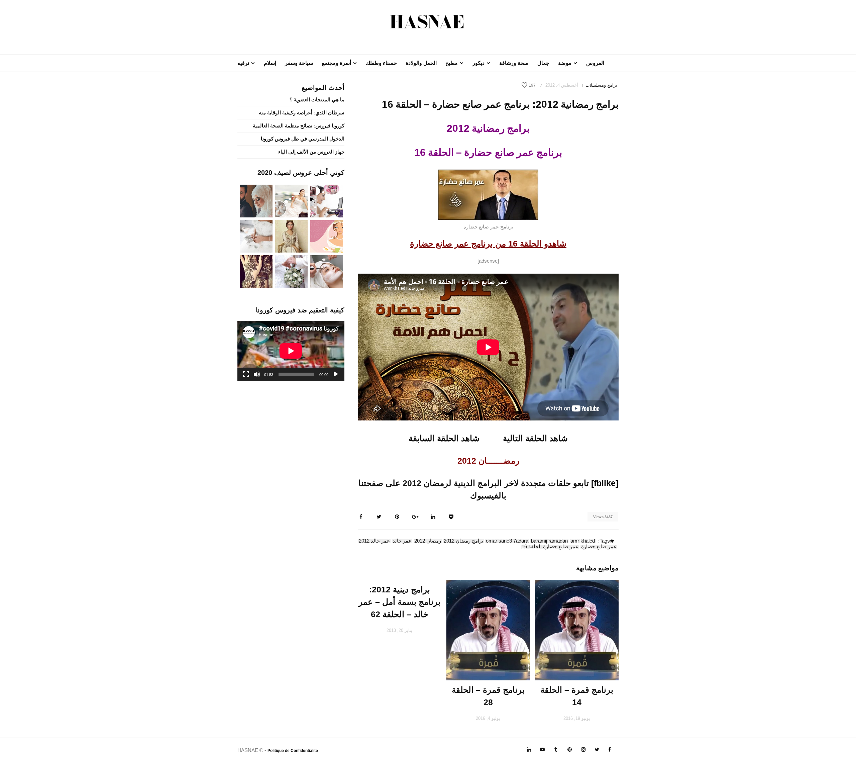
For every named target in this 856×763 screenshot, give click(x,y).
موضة (564, 63)
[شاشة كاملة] (246, 374)
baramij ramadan (549, 541)
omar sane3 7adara (507, 541)
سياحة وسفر (299, 63)
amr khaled (582, 541)
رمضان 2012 (427, 541)
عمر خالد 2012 (374, 541)
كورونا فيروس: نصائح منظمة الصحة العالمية (298, 125)
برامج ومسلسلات (601, 85)
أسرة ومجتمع (336, 63)
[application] (290, 351)
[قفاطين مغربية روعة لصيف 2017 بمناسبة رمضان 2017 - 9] (292, 236)
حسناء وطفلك (381, 63)
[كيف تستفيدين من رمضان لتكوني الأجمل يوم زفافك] (327, 236)
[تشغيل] (335, 374)
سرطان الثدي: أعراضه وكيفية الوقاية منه (301, 112)
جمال (543, 63)
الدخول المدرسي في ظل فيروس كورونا (302, 138)
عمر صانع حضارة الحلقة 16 (550, 547)
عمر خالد (402, 541)
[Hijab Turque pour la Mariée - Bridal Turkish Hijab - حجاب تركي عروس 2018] (256, 200)
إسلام (270, 63)
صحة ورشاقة (514, 63)
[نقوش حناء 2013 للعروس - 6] (256, 271)
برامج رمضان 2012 (463, 541)
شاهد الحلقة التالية (535, 438)
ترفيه (243, 63)
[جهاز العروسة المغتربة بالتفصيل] (292, 200)
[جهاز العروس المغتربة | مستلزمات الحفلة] (256, 236)
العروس (595, 63)
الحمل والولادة (421, 63)
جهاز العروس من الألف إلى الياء (311, 152)
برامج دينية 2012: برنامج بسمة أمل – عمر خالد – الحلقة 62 (399, 602)
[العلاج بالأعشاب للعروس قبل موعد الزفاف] (327, 271)
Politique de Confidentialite (293, 750)
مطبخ (451, 63)
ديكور (478, 63)
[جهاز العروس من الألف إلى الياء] (327, 200)
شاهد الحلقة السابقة (444, 438)
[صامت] (256, 374)
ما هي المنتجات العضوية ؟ (317, 99)
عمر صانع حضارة (599, 547)
